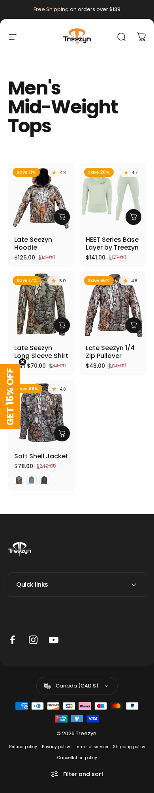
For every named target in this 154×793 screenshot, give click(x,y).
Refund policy (23, 747)
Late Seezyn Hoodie (33, 243)
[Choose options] (62, 217)
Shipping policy (129, 747)
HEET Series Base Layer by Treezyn (112, 243)
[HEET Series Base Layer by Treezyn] (112, 196)
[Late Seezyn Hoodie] (41, 196)
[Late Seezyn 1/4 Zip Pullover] (112, 304)
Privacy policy (56, 747)
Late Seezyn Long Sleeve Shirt (41, 351)
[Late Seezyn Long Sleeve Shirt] (41, 304)
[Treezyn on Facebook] (12, 640)
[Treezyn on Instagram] (33, 640)
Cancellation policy (77, 758)
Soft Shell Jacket (41, 456)
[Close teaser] (22, 362)
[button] (10, 396)
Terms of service (91, 747)
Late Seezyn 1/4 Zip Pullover (110, 351)
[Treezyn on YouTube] (53, 640)
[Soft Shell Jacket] (41, 413)
